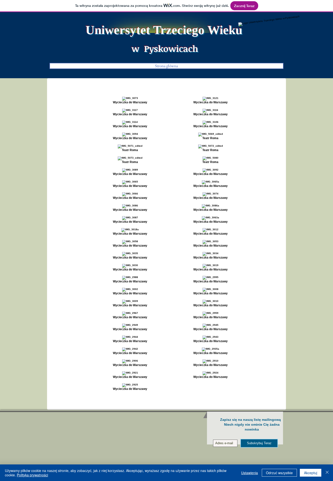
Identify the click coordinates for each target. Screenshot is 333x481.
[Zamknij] (327, 472)
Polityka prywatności (32, 474)
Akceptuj (310, 472)
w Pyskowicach (165, 48)
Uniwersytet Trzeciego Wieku (164, 30)
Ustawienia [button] (249, 472)
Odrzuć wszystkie (279, 472)
